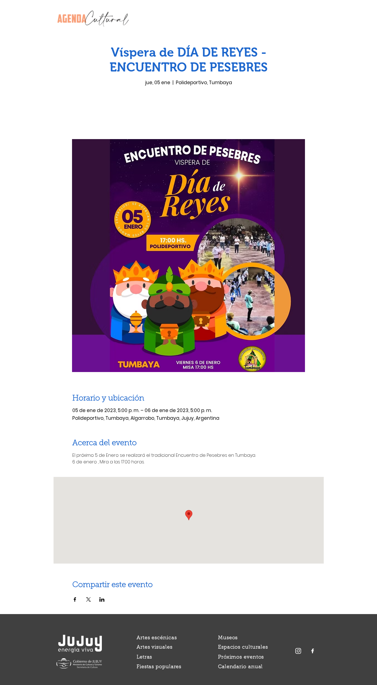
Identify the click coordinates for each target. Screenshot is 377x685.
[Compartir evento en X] (88, 599)
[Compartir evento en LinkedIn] (102, 599)
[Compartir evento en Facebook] (75, 599)
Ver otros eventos (189, 113)
